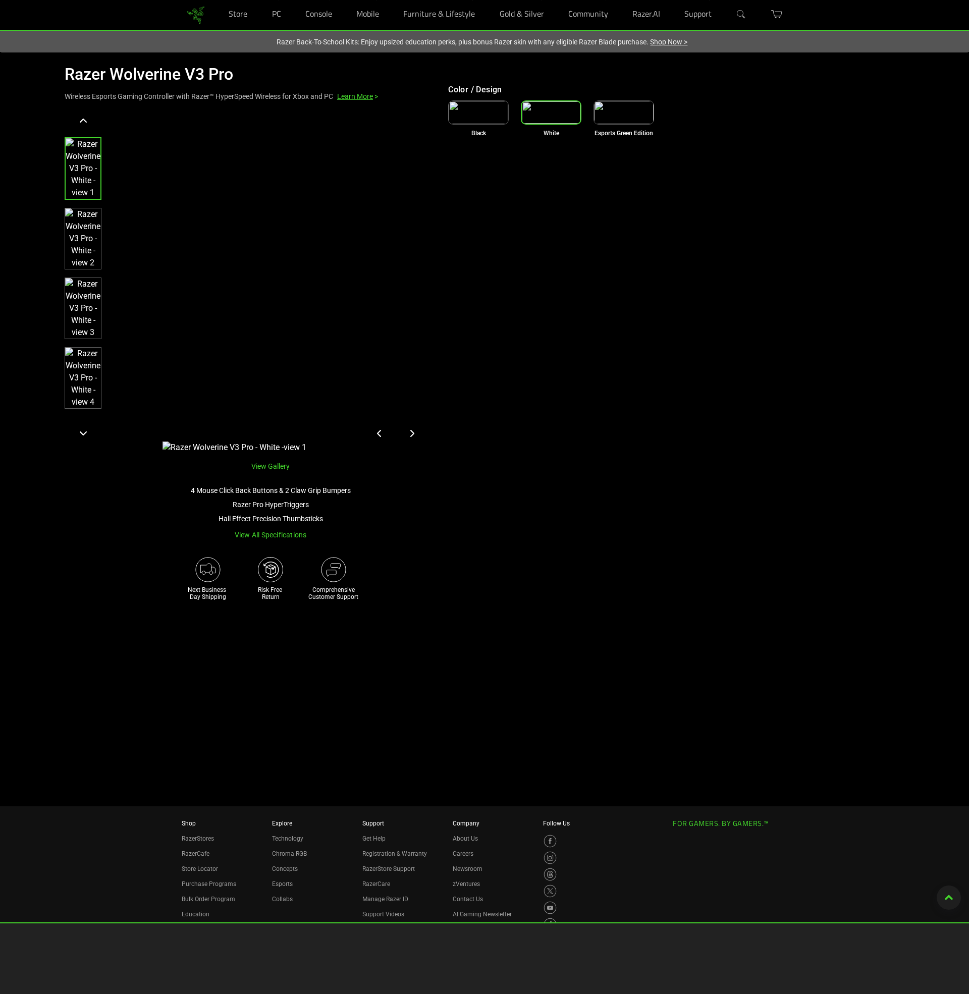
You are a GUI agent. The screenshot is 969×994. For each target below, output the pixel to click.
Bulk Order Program (208, 899)
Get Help (374, 838)
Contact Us (468, 899)
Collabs (282, 899)
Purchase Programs (209, 884)
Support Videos (383, 914)
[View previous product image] (379, 433)
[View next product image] (412, 433)
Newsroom (467, 868)
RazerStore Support (388, 868)
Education (195, 914)
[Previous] (83, 121)
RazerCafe (195, 853)
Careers (463, 853)
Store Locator (200, 868)
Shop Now (668, 42)
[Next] (83, 433)
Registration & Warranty (394, 853)
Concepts (285, 868)
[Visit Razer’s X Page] (550, 891)
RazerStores (198, 838)
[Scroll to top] (949, 898)
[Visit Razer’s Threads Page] (550, 874)
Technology (287, 838)
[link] (195, 14)
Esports (282, 884)
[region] (248, 283)
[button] (83, 168)
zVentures (466, 884)
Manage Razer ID (385, 899)
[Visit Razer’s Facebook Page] (550, 841)
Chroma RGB (289, 853)
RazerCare (376, 884)
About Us (465, 838)
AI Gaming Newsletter (482, 914)
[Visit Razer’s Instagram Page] (550, 858)
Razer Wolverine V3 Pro (149, 74)
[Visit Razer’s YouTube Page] (550, 908)
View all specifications (271, 535)
